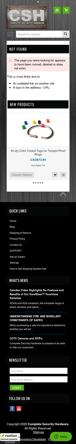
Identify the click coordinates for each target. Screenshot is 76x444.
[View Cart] (66, 10)
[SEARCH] (65, 34)
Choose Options (22, 175)
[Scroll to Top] (64, 195)
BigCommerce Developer (29, 439)
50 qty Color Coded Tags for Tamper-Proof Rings (37, 152)
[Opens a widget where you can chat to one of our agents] (61, 437)
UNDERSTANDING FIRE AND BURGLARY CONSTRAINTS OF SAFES (35, 318)
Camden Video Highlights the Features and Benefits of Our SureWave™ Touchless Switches (37, 294)
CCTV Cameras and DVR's (26, 338)
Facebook (12, 408)
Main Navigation (10, 34)
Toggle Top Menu (38, 2)
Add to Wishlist (55, 175)
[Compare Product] (57, 10)
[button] (10, 438)
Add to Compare (63, 175)
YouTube (18, 408)
